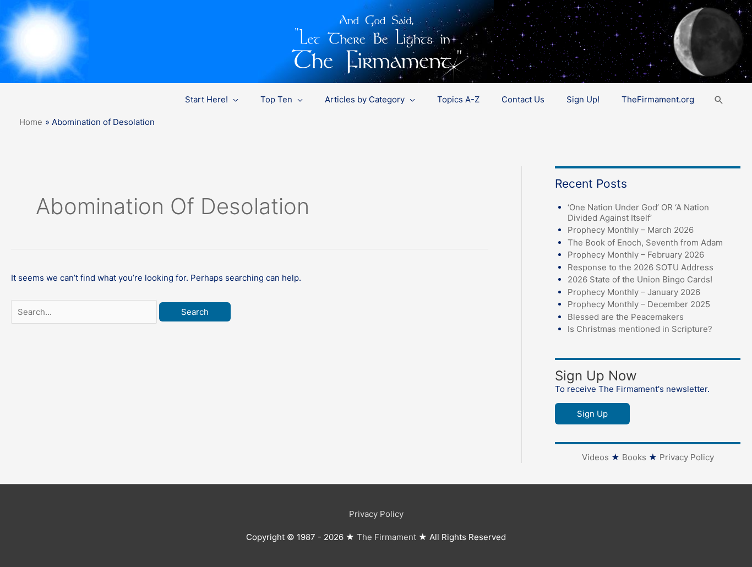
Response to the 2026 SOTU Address (640, 267)
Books (634, 457)
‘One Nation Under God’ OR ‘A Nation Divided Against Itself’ (638, 212)
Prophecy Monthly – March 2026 (631, 230)
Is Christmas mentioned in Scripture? (640, 329)
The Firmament (386, 537)
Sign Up (592, 413)
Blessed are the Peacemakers (626, 317)
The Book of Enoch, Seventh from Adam (645, 242)
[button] (718, 100)
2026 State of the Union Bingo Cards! (640, 279)
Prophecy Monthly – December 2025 (639, 304)
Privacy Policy (687, 457)
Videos (595, 457)
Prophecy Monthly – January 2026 (634, 292)
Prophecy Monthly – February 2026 (636, 254)
